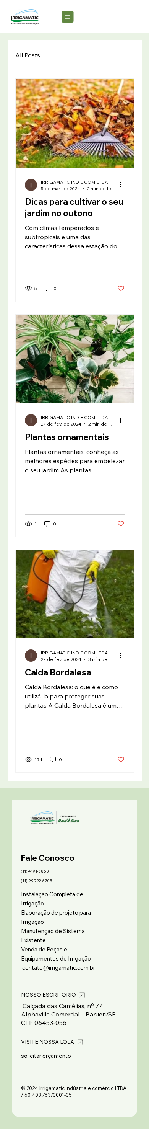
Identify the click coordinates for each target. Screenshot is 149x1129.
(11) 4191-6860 (35, 871)
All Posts (27, 55)
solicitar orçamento (46, 1055)
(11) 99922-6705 (37, 880)
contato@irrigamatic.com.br (58, 967)
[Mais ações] (123, 184)
